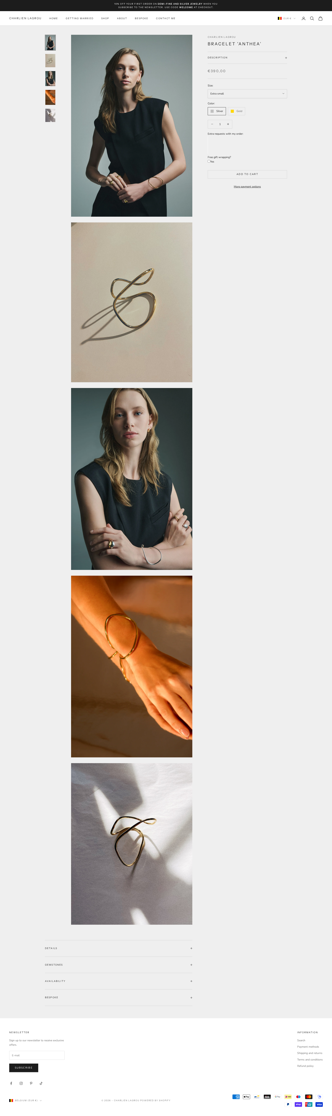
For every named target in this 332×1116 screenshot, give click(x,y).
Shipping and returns (309, 1053)
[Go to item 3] (50, 78)
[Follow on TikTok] (41, 1083)
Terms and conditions (310, 1059)
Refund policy (305, 1066)
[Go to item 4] (50, 97)
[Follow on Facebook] (11, 1083)
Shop (105, 18)
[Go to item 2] (50, 61)
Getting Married (79, 18)
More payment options (247, 186)
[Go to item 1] (50, 43)
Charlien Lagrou (222, 37)
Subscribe (24, 1068)
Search (301, 1040)
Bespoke (141, 18)
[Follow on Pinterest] (31, 1083)
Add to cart (247, 174)
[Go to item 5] (50, 115)
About (122, 18)
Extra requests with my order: (225, 134)
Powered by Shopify (155, 1100)
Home (53, 18)
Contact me (166, 18)
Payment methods (308, 1047)
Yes (212, 162)
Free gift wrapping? (219, 157)
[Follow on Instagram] (21, 1083)
